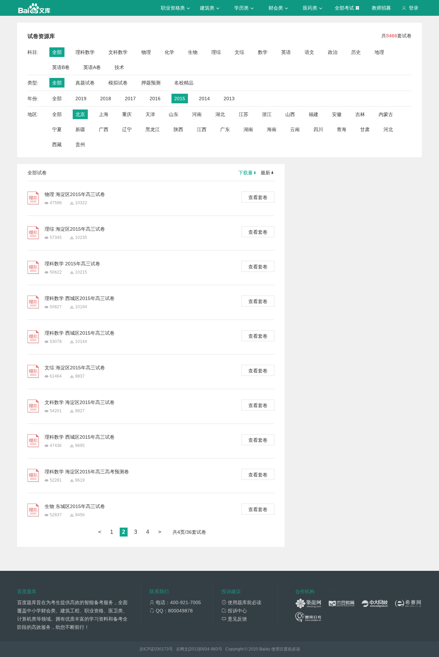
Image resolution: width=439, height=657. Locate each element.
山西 (290, 114)
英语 (286, 52)
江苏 (243, 114)
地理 (379, 52)
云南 (295, 129)
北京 (80, 114)
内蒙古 (386, 114)
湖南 (248, 129)
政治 (332, 52)
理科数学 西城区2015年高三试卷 (80, 298)
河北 (388, 129)
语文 (309, 52)
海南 (271, 129)
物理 (146, 52)
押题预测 (151, 82)
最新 (265, 172)
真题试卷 (85, 82)
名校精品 (183, 82)
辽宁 (127, 129)
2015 (179, 98)
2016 (155, 98)
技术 (119, 67)
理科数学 (85, 52)
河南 (197, 114)
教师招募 (381, 8)
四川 (318, 129)
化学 (169, 52)
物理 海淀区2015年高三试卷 (75, 194)
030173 (161, 649)
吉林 (360, 114)
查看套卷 (258, 197)
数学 (263, 52)
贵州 (80, 144)
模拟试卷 (118, 82)
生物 (193, 52)
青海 (341, 129)
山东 (173, 114)
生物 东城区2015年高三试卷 (75, 506)
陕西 (178, 129)
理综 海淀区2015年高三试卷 (75, 229)
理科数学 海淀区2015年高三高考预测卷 (87, 471)
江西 (201, 129)
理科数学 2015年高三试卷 (72, 263)
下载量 (245, 172)
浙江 (267, 114)
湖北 (220, 114)
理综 (216, 52)
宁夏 (57, 129)
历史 (356, 52)
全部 (57, 52)
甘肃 (365, 129)
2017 (130, 98)
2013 (229, 98)
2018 (105, 98)
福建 (313, 114)
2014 (204, 98)
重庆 (127, 114)
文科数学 (118, 52)
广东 (225, 129)
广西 (103, 129)
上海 (103, 114)
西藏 (57, 144)
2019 (80, 98)
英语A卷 (92, 67)
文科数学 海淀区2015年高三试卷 (80, 402)
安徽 (337, 114)
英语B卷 (61, 67)
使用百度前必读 (285, 649)
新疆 (80, 129)
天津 (150, 114)
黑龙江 (152, 129)
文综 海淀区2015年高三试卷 (75, 367)
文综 (239, 52)
